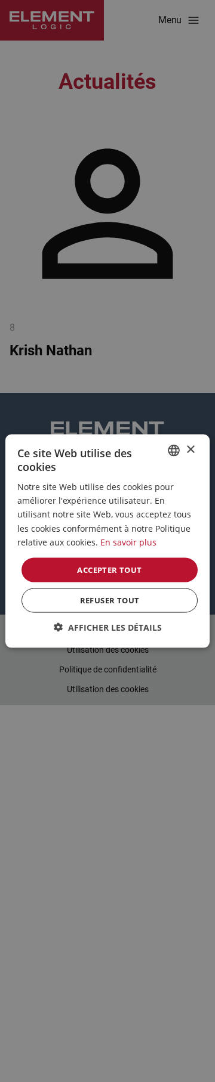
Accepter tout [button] (109, 569)
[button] (108, 627)
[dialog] (107, 541)
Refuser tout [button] (110, 600)
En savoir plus (128, 541)
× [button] (190, 449)
